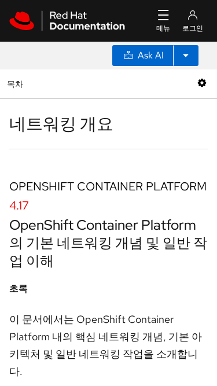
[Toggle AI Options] (185, 55)
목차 (16, 83)
